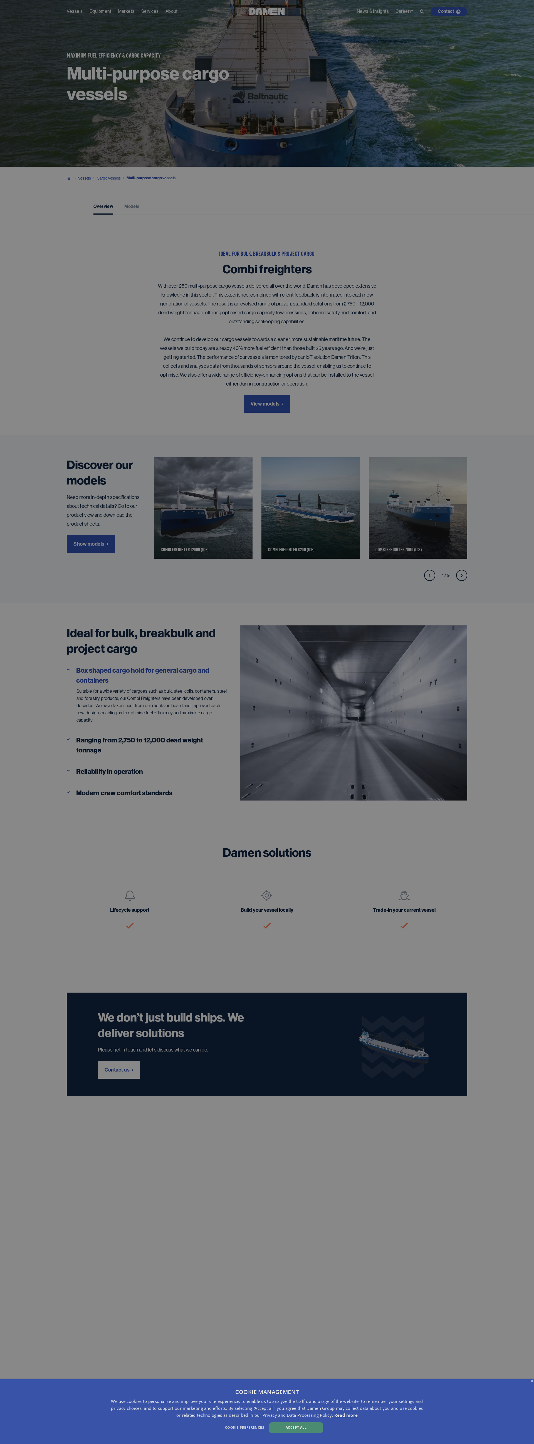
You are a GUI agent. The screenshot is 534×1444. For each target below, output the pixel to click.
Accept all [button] (296, 1427)
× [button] (532, 1381)
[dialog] (267, 1411)
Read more (346, 1415)
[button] (180, 1427)
